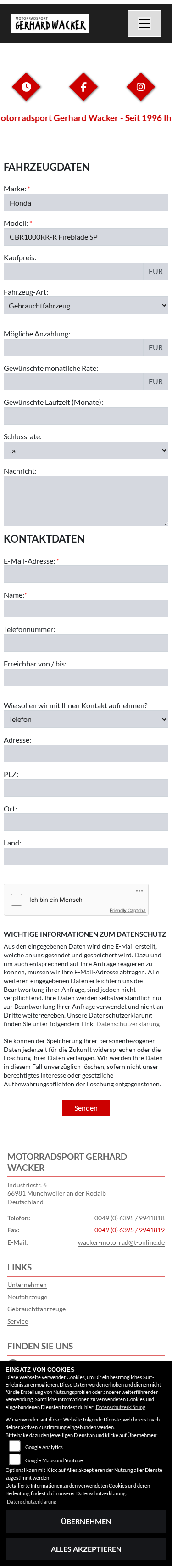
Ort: (10, 808)
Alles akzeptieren (86, 1548)
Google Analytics (44, 1447)
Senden (86, 1107)
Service (17, 1321)
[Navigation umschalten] (145, 23)
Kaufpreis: (20, 257)
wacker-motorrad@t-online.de (121, 1242)
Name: (14, 594)
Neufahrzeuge (27, 1297)
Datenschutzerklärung (128, 1024)
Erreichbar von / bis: (35, 663)
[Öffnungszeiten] (26, 93)
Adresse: (17, 739)
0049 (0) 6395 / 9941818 (129, 1218)
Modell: (16, 222)
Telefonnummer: (29, 629)
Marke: (15, 188)
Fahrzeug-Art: (26, 291)
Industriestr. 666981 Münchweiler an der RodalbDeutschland (56, 1193)
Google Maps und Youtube (54, 1460)
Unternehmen (27, 1284)
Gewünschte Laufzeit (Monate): (53, 401)
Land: (12, 842)
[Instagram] (141, 93)
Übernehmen (86, 1521)
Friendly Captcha (128, 910)
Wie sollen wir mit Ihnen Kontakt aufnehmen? (75, 705)
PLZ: (11, 774)
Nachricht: (20, 470)
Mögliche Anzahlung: (37, 333)
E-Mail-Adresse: (31, 560)
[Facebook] (83, 93)
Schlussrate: (23, 436)
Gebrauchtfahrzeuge (36, 1309)
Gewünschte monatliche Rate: (51, 368)
